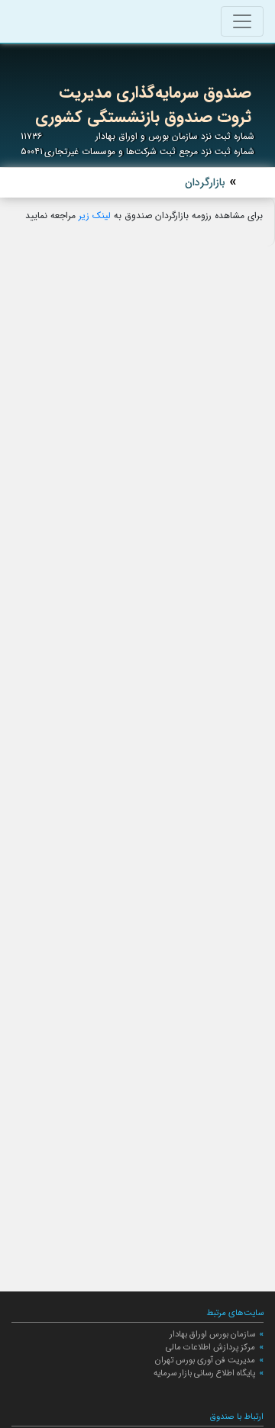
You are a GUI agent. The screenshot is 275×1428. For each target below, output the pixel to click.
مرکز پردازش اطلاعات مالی (210, 1347)
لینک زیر (96, 215)
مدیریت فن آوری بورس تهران (205, 1360)
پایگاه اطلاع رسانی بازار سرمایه (204, 1373)
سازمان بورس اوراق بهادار (212, 1334)
